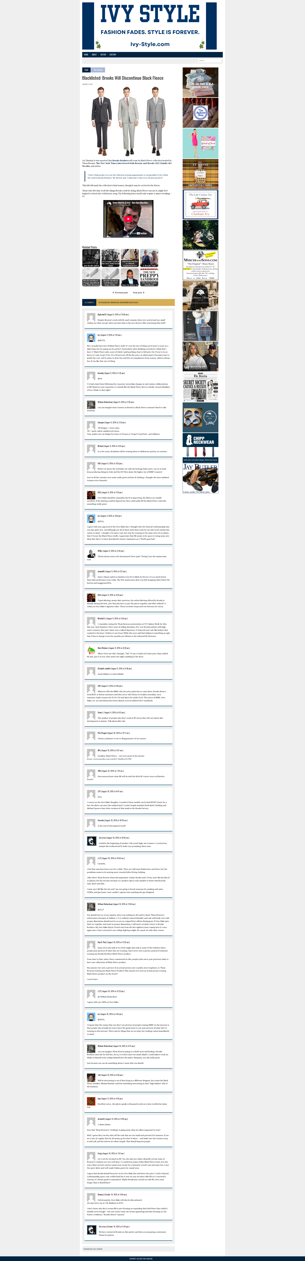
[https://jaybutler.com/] (200, 491)
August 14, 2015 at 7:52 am (113, 1153)
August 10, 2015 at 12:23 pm (113, 991)
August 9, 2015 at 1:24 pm (110, 335)
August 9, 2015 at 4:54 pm (112, 595)
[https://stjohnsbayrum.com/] (200, 187)
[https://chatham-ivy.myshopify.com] (200, 217)
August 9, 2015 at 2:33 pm (115, 422)
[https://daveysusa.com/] (200, 339)
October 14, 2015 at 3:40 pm (115, 1194)
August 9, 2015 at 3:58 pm (111, 515)
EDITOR (103, 54)
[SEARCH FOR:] (210, 60)
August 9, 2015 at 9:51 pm (114, 712)
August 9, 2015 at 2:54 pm (114, 446)
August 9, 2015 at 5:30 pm (117, 618)
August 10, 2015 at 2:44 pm (111, 1014)
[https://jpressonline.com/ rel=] (200, 95)
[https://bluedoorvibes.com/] (200, 430)
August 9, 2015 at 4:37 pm (115, 571)
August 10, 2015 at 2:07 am (112, 750)
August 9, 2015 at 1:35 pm (114, 373)
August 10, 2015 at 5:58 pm (112, 1075)
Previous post (121, 292)
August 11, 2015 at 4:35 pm (112, 1098)
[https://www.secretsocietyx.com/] (200, 400)
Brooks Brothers (120, 160)
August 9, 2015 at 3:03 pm (112, 463)
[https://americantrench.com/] (200, 309)
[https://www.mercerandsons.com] (200, 278)
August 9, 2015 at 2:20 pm (123, 402)
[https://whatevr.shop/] (200, 369)
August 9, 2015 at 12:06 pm (118, 314)
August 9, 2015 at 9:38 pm (121, 668)
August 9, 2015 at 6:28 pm (119, 648)
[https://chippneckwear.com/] (200, 461)
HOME (86, 54)
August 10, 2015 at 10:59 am (113, 858)
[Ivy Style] (149, 26)
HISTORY (113, 54)
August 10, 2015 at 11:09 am (124, 904)
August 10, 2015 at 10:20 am (116, 820)
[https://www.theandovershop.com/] (200, 126)
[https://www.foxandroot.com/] (200, 248)
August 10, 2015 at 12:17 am (118, 733)
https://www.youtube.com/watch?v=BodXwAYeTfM (109, 759)
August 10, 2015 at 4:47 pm (124, 1046)
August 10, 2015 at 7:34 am (112, 770)
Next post (137, 292)
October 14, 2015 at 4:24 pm (117, 1226)
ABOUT (94, 54)
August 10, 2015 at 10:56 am (117, 837)
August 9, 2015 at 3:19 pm (112, 492)
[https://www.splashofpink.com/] (200, 156)
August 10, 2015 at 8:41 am (112, 791)
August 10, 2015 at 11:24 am (118, 942)
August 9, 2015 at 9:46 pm (112, 685)
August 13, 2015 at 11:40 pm (116, 1119)
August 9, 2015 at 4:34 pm (113, 550)
